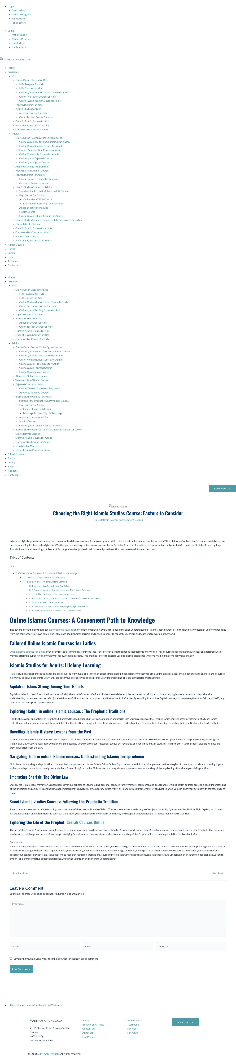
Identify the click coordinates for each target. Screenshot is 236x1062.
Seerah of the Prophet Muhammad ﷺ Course (44, 191)
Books (11, 248)
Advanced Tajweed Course (33, 182)
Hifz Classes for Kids (30, 88)
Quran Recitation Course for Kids (37, 96)
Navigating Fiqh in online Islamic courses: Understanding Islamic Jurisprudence (67, 598)
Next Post (219, 873)
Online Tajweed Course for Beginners (39, 178)
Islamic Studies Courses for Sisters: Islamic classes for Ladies (48, 219)
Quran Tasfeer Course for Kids (36, 117)
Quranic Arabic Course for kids (32, 121)
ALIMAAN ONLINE (48, 1053)
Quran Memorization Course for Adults (40, 149)
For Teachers (19, 22)
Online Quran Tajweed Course (35, 158)
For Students (18, 18)
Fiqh (12, 764)
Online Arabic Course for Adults (33, 232)
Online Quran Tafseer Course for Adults (41, 215)
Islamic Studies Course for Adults (33, 187)
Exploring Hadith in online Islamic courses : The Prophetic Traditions (62, 590)
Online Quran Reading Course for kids (40, 100)
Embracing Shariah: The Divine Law (48, 602)
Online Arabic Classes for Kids (32, 129)
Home (11, 67)
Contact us (14, 265)
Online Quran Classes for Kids (31, 79)
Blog (10, 256)
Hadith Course (27, 211)
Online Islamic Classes (27, 224)
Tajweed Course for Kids (28, 104)
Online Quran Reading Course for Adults (41, 145)
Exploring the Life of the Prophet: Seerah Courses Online (57, 610)
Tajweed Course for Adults (30, 174)
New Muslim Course (26, 236)
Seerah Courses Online (86, 822)
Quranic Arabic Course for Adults (33, 228)
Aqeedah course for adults (33, 207)
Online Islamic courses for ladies (27, 651)
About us (13, 260)
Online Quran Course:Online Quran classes (38, 137)
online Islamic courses (61, 629)
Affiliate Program (21, 14)
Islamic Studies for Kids (28, 108)
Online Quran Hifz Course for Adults (39, 154)
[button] (118, 273)
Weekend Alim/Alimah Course (31, 170)
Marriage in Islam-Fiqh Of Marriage (43, 203)
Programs (13, 71)
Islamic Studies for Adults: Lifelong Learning (46, 581)
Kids (14, 75)
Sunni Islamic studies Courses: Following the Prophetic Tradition (61, 606)
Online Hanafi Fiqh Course (37, 199)
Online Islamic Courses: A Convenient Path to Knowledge (48, 573)
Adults (15, 133)
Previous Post (19, 873)
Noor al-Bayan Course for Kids (32, 125)
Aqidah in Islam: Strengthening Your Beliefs (52, 586)
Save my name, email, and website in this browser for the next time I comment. (56, 958)
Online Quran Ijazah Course (34, 162)
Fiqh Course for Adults (31, 195)
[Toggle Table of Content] (12, 566)
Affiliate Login (19, 10)
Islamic (13, 673)
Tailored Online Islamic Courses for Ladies (46, 577)
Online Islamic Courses (105, 519)
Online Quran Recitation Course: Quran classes (44, 141)
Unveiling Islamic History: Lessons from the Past (54, 594)
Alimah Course (16, 244)
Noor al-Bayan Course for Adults (33, 240)
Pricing (12, 252)
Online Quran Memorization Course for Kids (43, 92)
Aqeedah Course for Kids (33, 112)
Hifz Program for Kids (31, 84)
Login (11, 6)
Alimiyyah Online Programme (31, 166)
